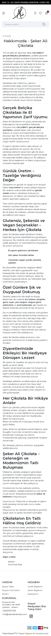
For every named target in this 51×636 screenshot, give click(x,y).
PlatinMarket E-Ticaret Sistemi (17, 633)
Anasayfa (7, 36)
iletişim (11, 561)
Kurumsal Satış (15, 564)
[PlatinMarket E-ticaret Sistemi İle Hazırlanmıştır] (17, 627)
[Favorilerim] (40, 13)
